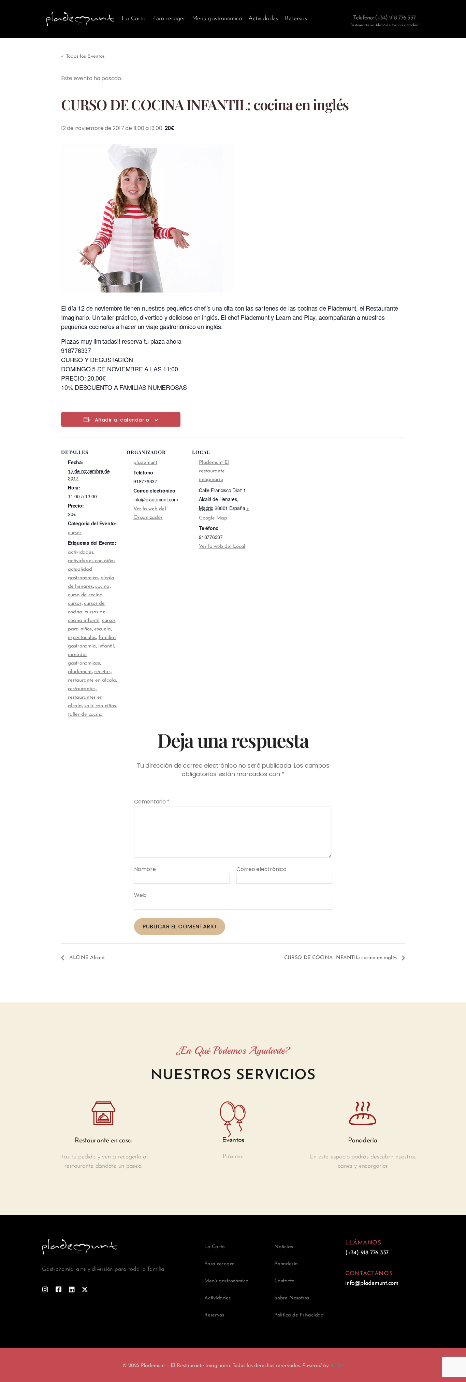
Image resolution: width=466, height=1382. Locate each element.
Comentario (152, 802)
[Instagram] (45, 1289)
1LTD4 (337, 1365)
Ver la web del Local (222, 546)
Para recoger (168, 19)
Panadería (286, 1264)
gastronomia (82, 646)
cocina (102, 586)
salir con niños (100, 706)
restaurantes (82, 689)
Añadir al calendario (122, 420)
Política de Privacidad (299, 1315)
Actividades (263, 19)
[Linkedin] (72, 1289)
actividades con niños (91, 561)
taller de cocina (85, 714)
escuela (102, 629)
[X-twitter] (85, 1289)
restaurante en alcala (92, 680)
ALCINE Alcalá (86, 957)
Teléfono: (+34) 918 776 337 (384, 18)
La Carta (133, 19)
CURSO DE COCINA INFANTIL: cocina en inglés (341, 957)
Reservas (296, 19)
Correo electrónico (261, 869)
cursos (75, 533)
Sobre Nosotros (291, 1298)
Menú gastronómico (217, 19)
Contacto (284, 1281)
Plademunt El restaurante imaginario (214, 471)
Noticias (283, 1247)
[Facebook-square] (58, 1289)
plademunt (80, 671)
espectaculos (82, 637)
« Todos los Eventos (82, 56)
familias (107, 637)
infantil (106, 646)
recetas (102, 671)
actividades (80, 552)
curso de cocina (85, 595)
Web (140, 894)
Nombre (145, 869)
